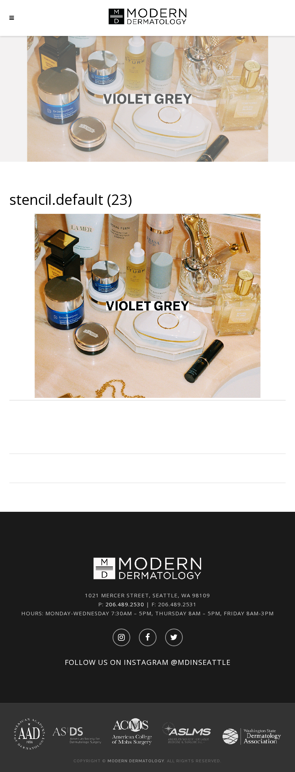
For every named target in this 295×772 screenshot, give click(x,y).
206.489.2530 (124, 604)
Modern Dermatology (136, 761)
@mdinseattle (201, 662)
